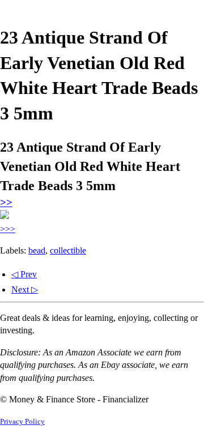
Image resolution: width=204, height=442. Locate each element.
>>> (7, 229)
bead (36, 250)
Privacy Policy (22, 422)
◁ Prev (24, 274)
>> (6, 202)
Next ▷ (24, 289)
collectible (68, 250)
